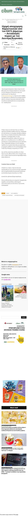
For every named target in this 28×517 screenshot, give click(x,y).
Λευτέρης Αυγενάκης (19, 195)
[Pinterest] (14, 202)
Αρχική (3, 19)
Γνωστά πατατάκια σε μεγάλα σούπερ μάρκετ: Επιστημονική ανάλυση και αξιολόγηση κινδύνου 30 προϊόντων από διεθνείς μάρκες (13, 429)
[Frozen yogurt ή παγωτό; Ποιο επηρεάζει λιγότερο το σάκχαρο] (14, 440)
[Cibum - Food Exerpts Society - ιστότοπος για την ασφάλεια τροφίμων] (13, 10)
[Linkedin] (21, 202)
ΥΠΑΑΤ (7, 193)
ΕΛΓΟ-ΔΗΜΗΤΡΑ (14, 193)
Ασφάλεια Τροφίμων (6, 467)
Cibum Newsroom (6, 43)
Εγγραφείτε (15, 264)
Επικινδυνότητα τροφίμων (8, 425)
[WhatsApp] (18, 202)
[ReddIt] (24, 202)
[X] (11, 202)
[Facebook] (7, 202)
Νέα (5, 19)
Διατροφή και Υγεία (6, 447)
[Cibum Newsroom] (2, 43)
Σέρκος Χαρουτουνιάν (7, 195)
